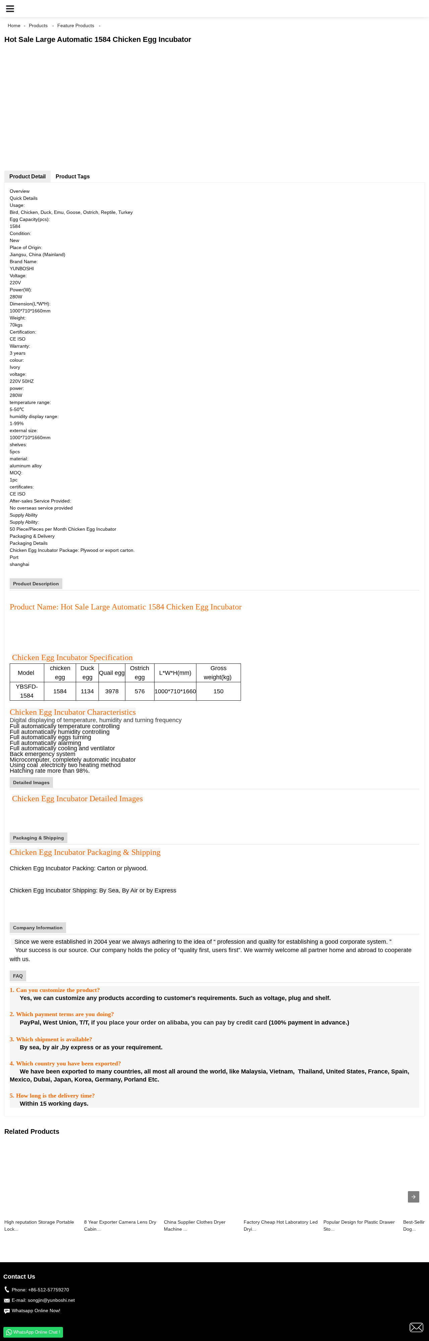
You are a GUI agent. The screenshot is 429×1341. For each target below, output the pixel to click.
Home (14, 25)
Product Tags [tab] (73, 176)
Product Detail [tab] (27, 176)
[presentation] (413, 1197)
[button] (10, 8)
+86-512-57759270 (48, 1289)
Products (38, 25)
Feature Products (75, 25)
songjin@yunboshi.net (51, 1300)
